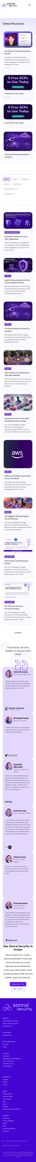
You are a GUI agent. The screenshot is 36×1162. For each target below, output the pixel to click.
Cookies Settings (15, 1145)
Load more (18, 632)
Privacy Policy (6, 1145)
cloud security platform (11, 1152)
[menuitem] (18, 1020)
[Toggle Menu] (29, 4)
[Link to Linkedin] (3, 1141)
